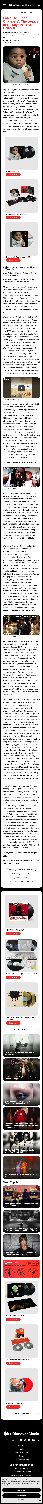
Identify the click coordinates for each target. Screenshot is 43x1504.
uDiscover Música (21, 1468)
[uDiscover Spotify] (25, 1440)
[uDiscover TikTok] (16, 1440)
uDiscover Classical (21, 1460)
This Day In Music (21, 1452)
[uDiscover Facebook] (4, 1440)
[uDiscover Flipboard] (29, 1440)
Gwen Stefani (17, 822)
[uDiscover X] (8, 1440)
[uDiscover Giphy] (37, 1440)
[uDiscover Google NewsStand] (33, 1440)
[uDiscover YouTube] (20, 1440)
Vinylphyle (21, 1449)
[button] (21, 156)
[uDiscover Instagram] (12, 1440)
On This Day (27, 873)
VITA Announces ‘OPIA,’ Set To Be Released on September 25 (20, 280)
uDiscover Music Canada (21, 1472)
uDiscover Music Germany (21, 1475)
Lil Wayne (14, 873)
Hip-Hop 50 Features (26, 869)
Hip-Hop (11, 869)
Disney (21, 1456)
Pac (5, 650)
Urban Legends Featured (21, 881)
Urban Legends (21, 877)
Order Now (13, 174)
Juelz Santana (12, 728)
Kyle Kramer (9, 42)
